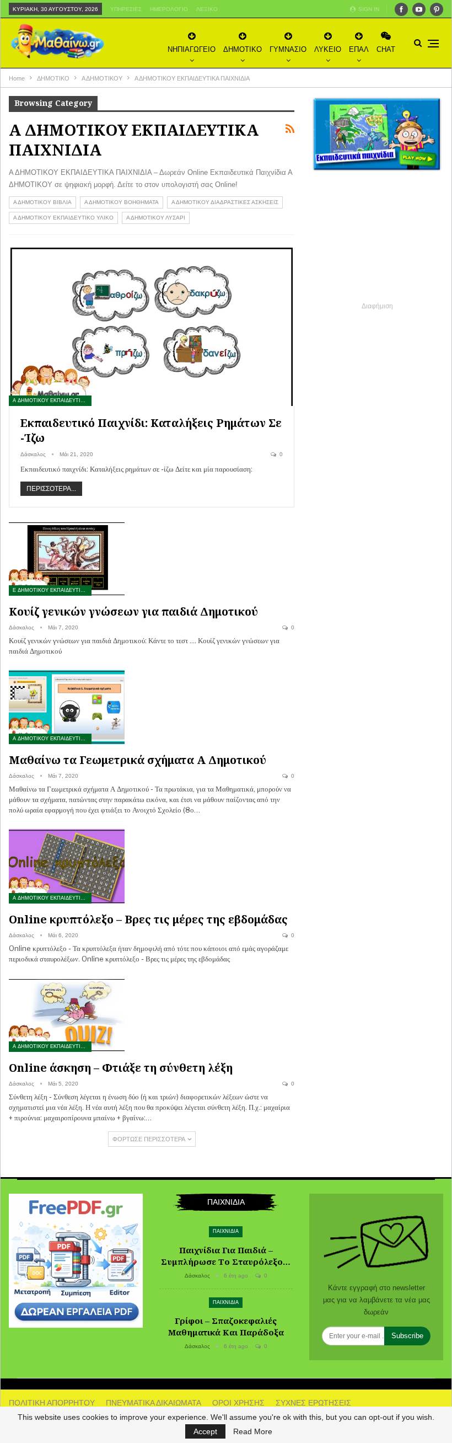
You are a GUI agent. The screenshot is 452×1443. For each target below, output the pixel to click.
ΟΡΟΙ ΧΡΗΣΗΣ (238, 1402)
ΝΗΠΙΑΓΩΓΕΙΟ (192, 49)
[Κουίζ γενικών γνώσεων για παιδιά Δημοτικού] (67, 558)
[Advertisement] (377, 244)
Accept (205, 1431)
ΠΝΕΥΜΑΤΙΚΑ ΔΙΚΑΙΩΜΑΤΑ (153, 1402)
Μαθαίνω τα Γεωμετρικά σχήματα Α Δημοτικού (137, 759)
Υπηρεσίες (126, 9)
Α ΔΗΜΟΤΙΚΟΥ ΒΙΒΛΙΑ (42, 202)
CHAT (385, 49)
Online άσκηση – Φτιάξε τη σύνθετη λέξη (121, 1067)
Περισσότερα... (51, 489)
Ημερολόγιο (169, 9)
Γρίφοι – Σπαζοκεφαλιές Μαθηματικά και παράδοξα (226, 1326)
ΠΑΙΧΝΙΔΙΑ (226, 1231)
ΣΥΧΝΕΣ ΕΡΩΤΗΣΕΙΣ (313, 1402)
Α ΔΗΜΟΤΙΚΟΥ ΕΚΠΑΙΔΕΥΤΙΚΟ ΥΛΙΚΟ (63, 218)
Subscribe (407, 1336)
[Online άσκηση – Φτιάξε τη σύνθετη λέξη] (67, 1015)
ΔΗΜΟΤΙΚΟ (242, 49)
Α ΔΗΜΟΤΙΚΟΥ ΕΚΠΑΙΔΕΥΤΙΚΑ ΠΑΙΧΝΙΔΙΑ (52, 400)
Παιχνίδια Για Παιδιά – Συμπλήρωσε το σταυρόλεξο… (225, 1255)
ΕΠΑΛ (359, 49)
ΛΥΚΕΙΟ (327, 49)
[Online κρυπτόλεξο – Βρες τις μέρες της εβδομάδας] (67, 866)
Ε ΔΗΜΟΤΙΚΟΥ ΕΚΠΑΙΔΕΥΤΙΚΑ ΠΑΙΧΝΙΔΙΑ (52, 590)
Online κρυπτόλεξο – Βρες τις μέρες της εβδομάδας (148, 919)
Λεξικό (207, 9)
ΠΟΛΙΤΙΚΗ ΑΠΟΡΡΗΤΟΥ (52, 1402)
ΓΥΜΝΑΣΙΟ (288, 49)
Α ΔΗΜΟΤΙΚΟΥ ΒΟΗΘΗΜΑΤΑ (121, 202)
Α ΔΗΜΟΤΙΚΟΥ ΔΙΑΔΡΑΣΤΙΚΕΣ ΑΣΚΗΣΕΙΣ (224, 202)
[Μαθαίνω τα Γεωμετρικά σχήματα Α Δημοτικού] (67, 707)
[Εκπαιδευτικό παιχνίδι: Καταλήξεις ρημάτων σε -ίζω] (151, 326)
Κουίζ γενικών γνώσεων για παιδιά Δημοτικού (133, 611)
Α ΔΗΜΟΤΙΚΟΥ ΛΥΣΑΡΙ (155, 218)
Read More (252, 1431)
